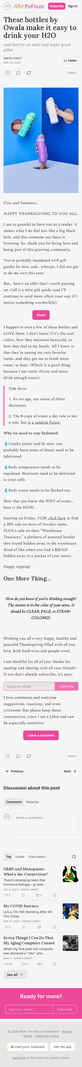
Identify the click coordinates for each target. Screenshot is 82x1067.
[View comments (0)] (18, 72)
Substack (19, 1058)
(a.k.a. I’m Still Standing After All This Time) (27, 914)
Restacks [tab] (32, 802)
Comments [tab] (14, 802)
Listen (72, 60)
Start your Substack (30, 1047)
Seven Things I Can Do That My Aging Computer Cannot (29, 940)
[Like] (7, 72)
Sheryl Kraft (12, 58)
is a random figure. (44, 422)
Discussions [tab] (37, 857)
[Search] (74, 856)
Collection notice (47, 1036)
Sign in (73, 6)
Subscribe (57, 6)
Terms (27, 1036)
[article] (41, 882)
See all (12, 974)
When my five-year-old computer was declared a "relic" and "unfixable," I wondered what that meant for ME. (28, 951)
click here (57, 518)
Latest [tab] (20, 857)
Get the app (63, 1047)
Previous (17, 771)
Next (67, 771)
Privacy (67, 1031)
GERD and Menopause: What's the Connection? (25, 872)
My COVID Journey (20, 906)
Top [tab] (8, 857)
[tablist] (22, 802)
